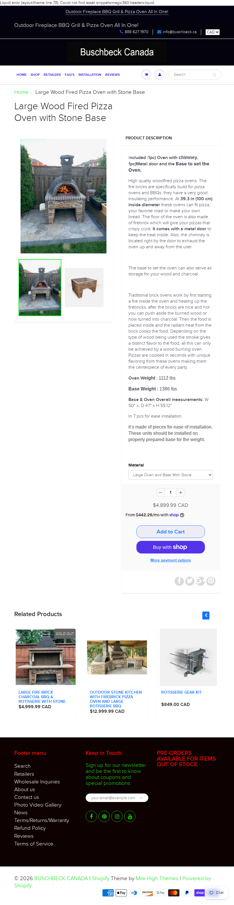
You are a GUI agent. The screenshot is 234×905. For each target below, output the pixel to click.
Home (22, 75)
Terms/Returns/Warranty (41, 820)
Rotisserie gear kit (181, 692)
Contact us (26, 797)
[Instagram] (117, 816)
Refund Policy (30, 828)
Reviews (112, 75)
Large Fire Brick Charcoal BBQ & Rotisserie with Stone (42, 697)
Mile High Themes (157, 878)
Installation (89, 75)
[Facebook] (91, 816)
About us (24, 789)
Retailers (52, 75)
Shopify (100, 878)
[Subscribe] (141, 798)
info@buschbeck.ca (180, 31)
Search (22, 766)
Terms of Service (33, 844)
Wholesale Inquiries (37, 782)
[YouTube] (130, 816)
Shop (35, 75)
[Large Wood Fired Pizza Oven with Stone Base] (63, 196)
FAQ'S (69, 75)
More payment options (170, 560)
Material (136, 465)
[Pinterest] (104, 816)
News (21, 812)
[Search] (214, 75)
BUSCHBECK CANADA (61, 878)
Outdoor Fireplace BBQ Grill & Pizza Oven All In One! (117, 12)
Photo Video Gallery (37, 805)
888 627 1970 (136, 31)
